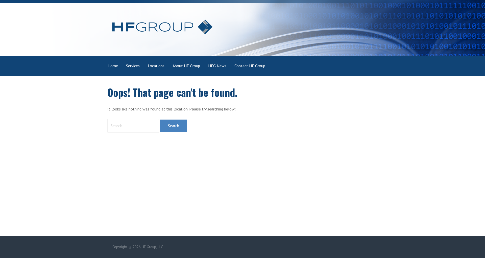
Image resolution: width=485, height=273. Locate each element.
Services (133, 65)
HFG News (217, 65)
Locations (156, 65)
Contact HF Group (249, 65)
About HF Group (186, 65)
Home (113, 65)
